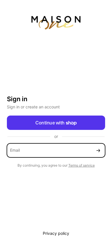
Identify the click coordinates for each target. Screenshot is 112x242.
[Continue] (98, 150)
